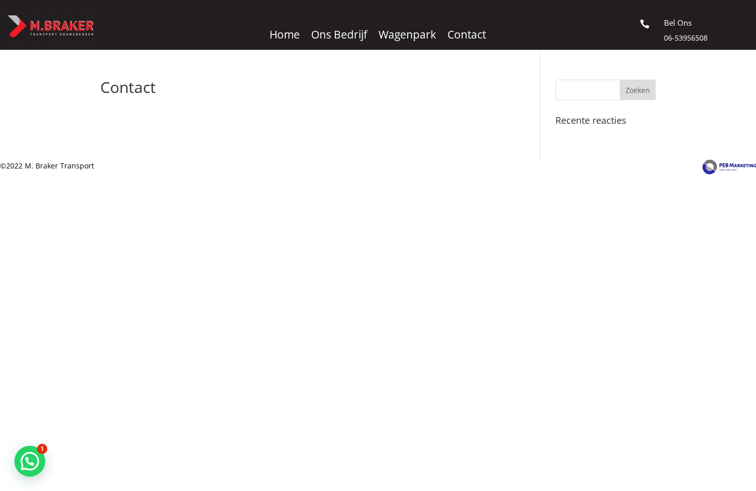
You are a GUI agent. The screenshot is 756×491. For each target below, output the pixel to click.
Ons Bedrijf (339, 36)
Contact (466, 36)
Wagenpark (407, 36)
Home (284, 36)
